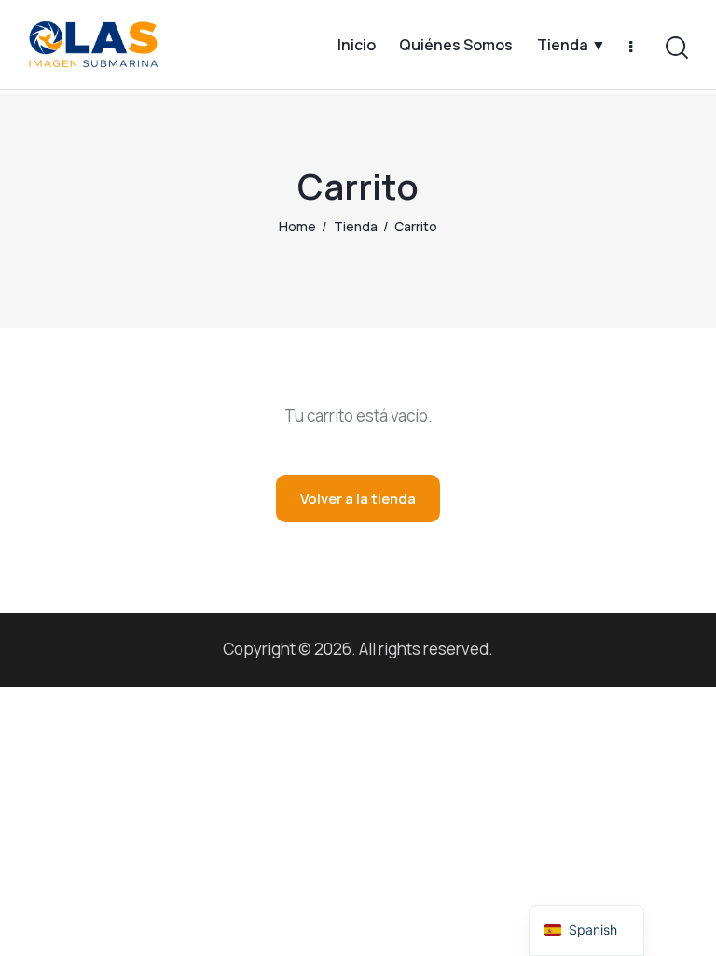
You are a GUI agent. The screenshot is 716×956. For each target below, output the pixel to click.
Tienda (356, 226)
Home (297, 226)
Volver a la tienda (358, 498)
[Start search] (677, 48)
